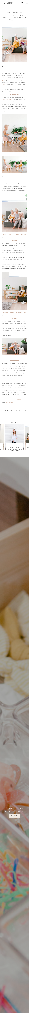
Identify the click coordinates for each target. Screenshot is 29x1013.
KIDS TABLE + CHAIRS (14, 94)
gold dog (23, 234)
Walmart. (4, 84)
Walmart (4, 80)
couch (5, 234)
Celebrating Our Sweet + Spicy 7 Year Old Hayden (14, 449)
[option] (14, 439)
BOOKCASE (14, 240)
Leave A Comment (8, 410)
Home (8, 12)
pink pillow (11, 234)
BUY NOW (14, 815)
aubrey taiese (9, 402)
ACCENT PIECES (14, 360)
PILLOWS (14, 318)
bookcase (17, 234)
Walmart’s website (6, 99)
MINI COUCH (14, 180)
